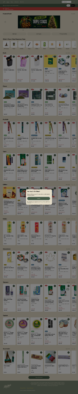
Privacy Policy (42, 201)
